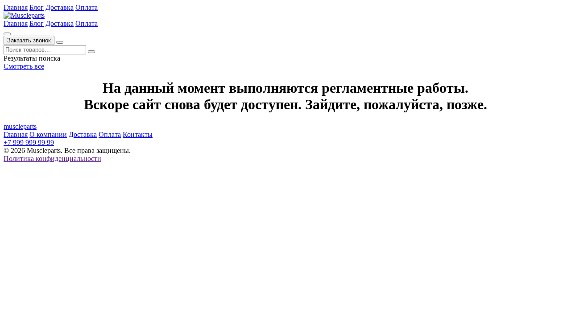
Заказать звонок (29, 40)
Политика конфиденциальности (52, 158)
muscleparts (20, 126)
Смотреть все (24, 66)
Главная (16, 7)
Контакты (138, 134)
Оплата (86, 7)
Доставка (60, 7)
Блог (36, 7)
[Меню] (59, 42)
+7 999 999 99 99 (29, 142)
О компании (48, 134)
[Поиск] (7, 34)
